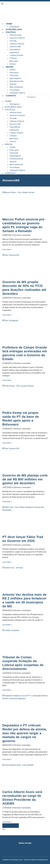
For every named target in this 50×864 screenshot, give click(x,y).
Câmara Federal (17, 44)
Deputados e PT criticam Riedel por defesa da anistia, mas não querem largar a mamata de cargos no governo (24, 733)
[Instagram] (18, 847)
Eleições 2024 (13, 107)
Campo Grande (16, 55)
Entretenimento (16, 81)
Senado (13, 41)
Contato (11, 96)
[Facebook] (22, 847)
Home (9, 24)
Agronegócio (15, 78)
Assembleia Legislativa (14, 51)
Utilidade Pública (17, 170)
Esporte (13, 84)
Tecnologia (15, 90)
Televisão (14, 75)
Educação (14, 73)
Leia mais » (7, 249)
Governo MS (15, 47)
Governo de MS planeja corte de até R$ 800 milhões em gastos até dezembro (25, 479)
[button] (37, 100)
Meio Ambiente (16, 87)
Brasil (10, 67)
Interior (13, 141)
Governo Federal (17, 38)
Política (11, 32)
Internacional (15, 35)
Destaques (14, 104)
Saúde (13, 70)
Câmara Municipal (13, 59)
